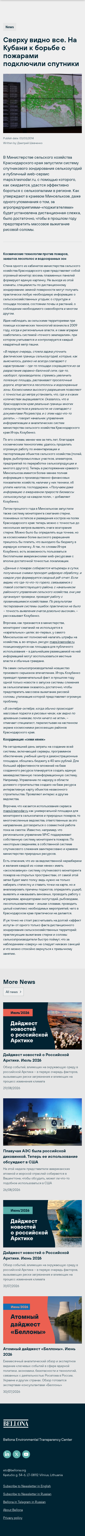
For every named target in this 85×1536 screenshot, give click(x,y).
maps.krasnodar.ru (62, 642)
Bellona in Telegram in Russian (24, 1502)
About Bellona (13, 1510)
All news (12, 992)
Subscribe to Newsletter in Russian (27, 1494)
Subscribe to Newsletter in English (27, 1486)
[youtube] (26, 1454)
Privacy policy (12, 1518)
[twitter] (17, 1454)
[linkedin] (7, 1454)
